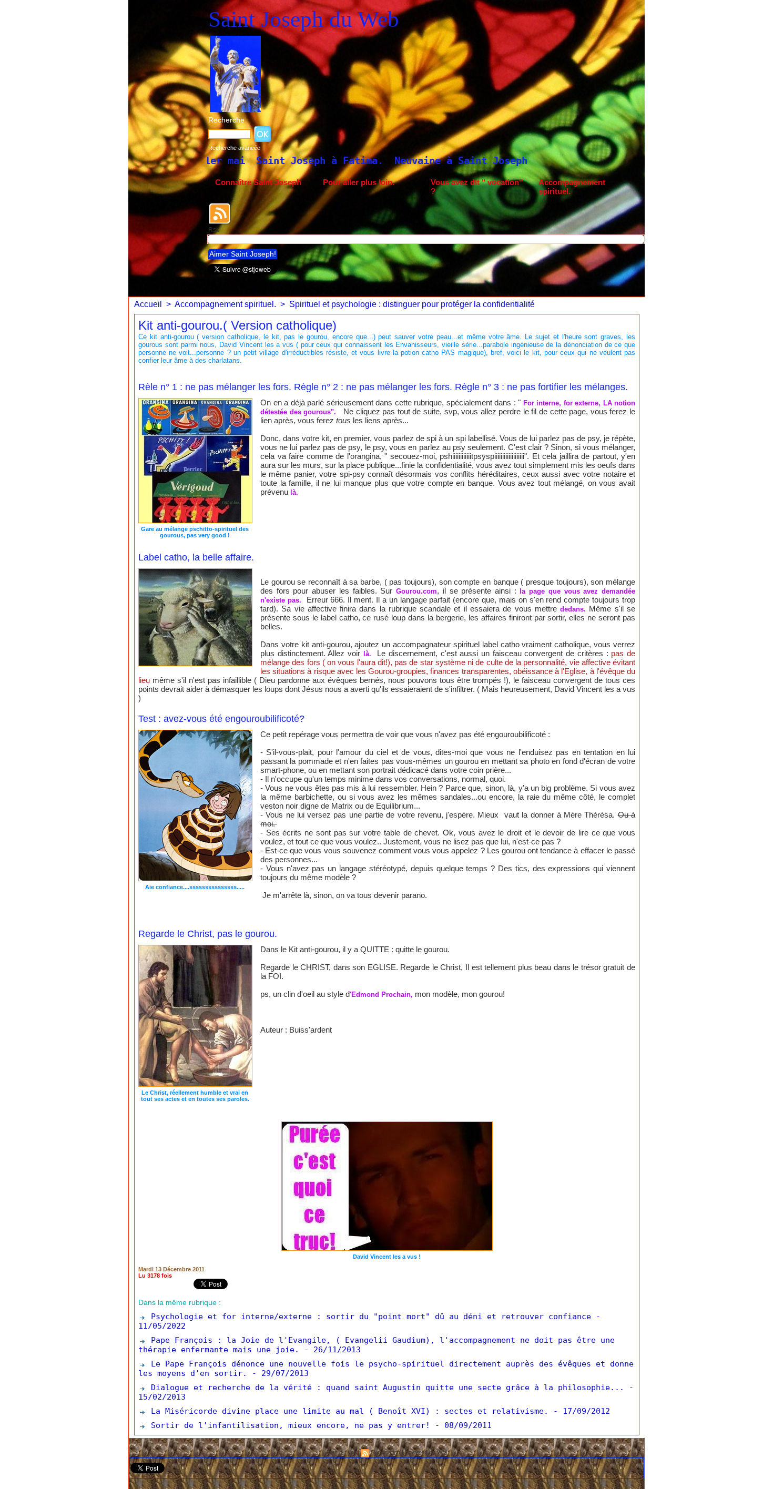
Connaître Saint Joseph (258, 182)
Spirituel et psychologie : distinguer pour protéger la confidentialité (412, 304)
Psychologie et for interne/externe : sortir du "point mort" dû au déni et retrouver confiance (368, 1316)
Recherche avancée (234, 148)
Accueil (148, 304)
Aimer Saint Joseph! (242, 254)
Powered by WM (426, 1452)
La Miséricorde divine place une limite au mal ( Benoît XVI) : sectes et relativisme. (347, 1411)
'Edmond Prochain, (381, 994)
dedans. (573, 609)
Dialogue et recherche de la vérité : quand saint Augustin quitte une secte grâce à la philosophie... (385, 1387)
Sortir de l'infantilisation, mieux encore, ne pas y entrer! (288, 1425)
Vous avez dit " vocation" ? (477, 187)
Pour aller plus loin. (358, 182)
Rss (213, 229)
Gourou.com (416, 591)
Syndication (385, 1452)
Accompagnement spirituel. (571, 187)
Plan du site (341, 1452)
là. (294, 492)
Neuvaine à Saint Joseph (339, 160)
